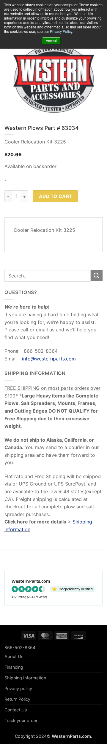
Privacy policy (18, 688)
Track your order (20, 720)
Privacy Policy (61, 31)
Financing (13, 667)
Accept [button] (51, 40)
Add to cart (55, 196)
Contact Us (15, 709)
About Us (13, 656)
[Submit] (97, 275)
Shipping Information (25, 677)
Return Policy (17, 699)
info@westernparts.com (49, 359)
